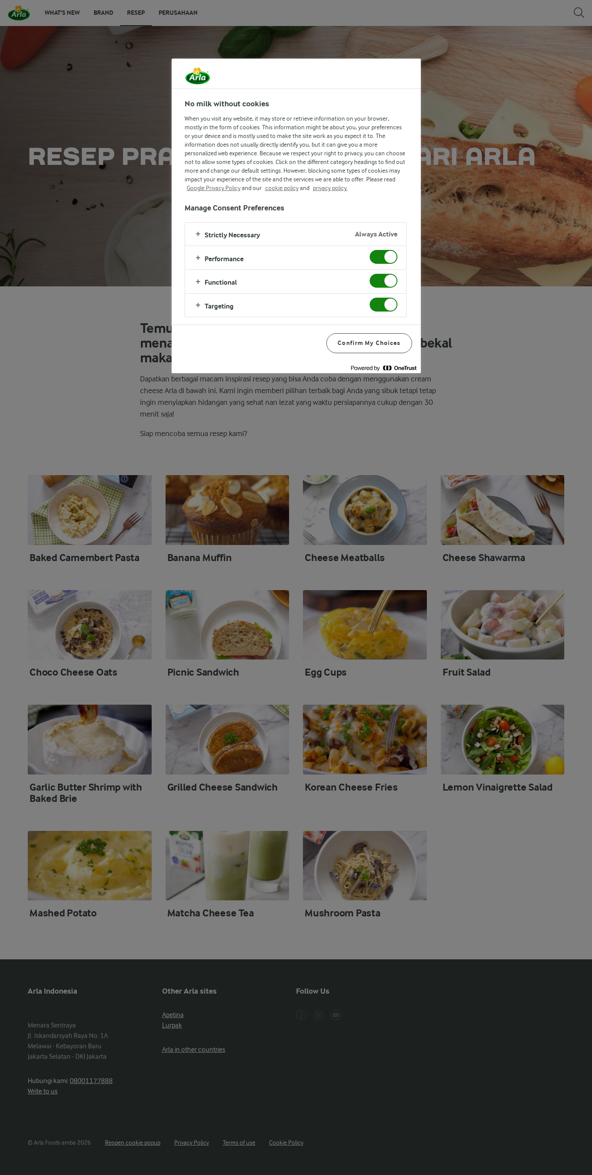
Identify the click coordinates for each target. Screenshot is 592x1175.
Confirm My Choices (369, 343)
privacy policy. (330, 187)
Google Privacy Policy (214, 187)
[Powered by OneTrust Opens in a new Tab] (383, 367)
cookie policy (282, 187)
